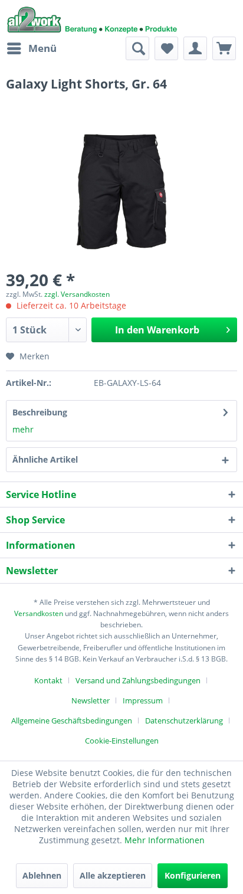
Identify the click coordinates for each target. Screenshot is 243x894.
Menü (42, 48)
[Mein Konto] (195, 48)
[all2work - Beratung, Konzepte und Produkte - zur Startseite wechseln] (92, 18)
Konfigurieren (193, 875)
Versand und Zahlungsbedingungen (138, 680)
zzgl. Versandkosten (77, 294)
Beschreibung (39, 412)
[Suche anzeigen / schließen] (137, 48)
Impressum (143, 700)
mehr (23, 429)
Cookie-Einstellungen (122, 740)
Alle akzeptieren (113, 875)
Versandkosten (38, 613)
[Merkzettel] (166, 48)
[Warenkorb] (224, 48)
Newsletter (90, 700)
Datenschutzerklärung (184, 720)
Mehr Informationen (164, 840)
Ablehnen (41, 875)
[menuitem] (31, 48)
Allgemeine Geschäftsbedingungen (71, 720)
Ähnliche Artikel (45, 459)
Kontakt (48, 680)
